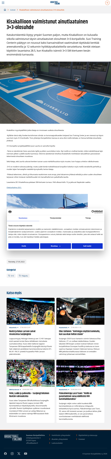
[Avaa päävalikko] (3, 3)
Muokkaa (54, 246)
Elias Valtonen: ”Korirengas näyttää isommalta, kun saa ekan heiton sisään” (79, 333)
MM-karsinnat (14, 389)
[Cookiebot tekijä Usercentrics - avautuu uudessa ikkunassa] (93, 211)
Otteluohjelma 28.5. (14, 187)
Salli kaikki (87, 246)
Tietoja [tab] (88, 218)
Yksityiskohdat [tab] (55, 218)
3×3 (12, 276)
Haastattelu (63, 327)
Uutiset (12, 10)
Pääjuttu (25, 276)
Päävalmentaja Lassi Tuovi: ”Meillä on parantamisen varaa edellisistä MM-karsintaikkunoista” (75, 396)
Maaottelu (13, 327)
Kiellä (24, 246)
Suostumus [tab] (23, 218)
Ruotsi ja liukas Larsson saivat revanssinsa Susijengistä (22, 333)
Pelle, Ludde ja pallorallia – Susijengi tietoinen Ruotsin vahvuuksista (29, 395)
